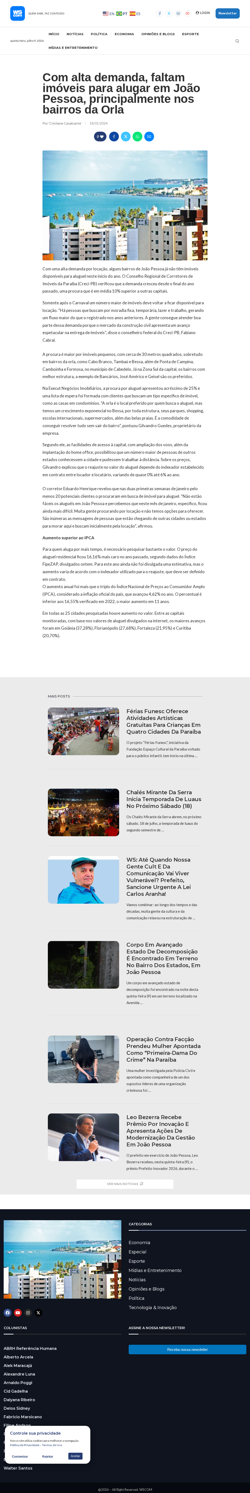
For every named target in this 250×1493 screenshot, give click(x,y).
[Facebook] (159, 13)
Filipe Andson (17, 1425)
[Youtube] (187, 13)
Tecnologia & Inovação (153, 1307)
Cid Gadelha (16, 1391)
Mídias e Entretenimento (73, 48)
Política (99, 34)
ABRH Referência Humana (30, 1348)
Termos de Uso (52, 1445)
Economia (124, 34)
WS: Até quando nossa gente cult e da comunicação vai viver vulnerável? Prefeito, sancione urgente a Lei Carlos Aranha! (158, 877)
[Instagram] (178, 13)
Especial (137, 1252)
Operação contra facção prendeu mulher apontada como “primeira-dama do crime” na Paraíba (163, 1049)
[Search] (237, 41)
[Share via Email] (149, 136)
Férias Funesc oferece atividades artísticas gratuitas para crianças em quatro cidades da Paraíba (163, 721)
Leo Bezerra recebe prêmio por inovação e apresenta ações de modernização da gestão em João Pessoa (160, 1131)
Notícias (75, 34)
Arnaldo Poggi (18, 1382)
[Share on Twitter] (126, 136)
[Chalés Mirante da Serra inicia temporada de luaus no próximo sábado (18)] (83, 812)
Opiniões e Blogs (158, 34)
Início (54, 34)
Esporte (190, 34)
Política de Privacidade (24, 1445)
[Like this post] (102, 137)
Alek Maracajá (18, 1365)
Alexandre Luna (19, 1374)
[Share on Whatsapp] (137, 136)
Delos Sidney (17, 1408)
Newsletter (228, 13)
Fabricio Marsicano (23, 1417)
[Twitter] (169, 13)
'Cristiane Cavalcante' (65, 123)
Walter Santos (18, 1468)
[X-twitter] (38, 1313)
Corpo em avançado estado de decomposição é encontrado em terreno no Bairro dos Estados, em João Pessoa (163, 958)
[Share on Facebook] (114, 136)
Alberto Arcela (18, 1357)
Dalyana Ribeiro (19, 1400)
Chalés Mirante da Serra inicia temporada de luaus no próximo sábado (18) (163, 799)
